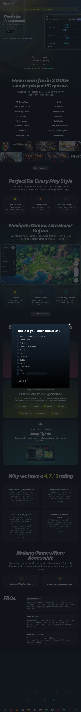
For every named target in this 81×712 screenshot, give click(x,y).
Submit (22, 381)
